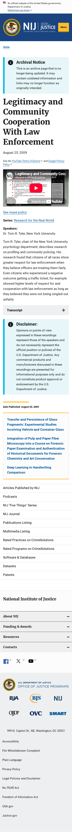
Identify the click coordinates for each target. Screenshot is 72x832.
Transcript (14, 310)
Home (6, 47)
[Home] (39, 27)
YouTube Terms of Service (26, 161)
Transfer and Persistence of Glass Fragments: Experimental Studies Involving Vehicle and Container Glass (35, 424)
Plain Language (12, 760)
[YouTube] (32, 662)
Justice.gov (9, 815)
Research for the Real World (34, 220)
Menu (63, 27)
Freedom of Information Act (20, 797)
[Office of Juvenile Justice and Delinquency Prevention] (14, 716)
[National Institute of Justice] (58, 701)
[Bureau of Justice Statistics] (36, 703)
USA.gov (7, 806)
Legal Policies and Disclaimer (21, 778)
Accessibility (10, 741)
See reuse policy (15, 212)
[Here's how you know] (36, 7)
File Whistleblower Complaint (21, 750)
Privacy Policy (11, 769)
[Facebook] (7, 662)
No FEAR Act (10, 788)
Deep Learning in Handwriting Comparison (29, 469)
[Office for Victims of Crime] (36, 716)
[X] (20, 662)
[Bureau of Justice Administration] (14, 701)
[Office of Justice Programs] (12, 27)
